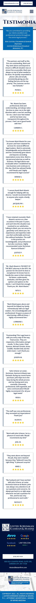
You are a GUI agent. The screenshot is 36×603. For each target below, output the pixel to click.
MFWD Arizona (19, 600)
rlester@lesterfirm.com (18, 567)
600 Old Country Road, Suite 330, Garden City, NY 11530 (18, 562)
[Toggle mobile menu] (32, 11)
